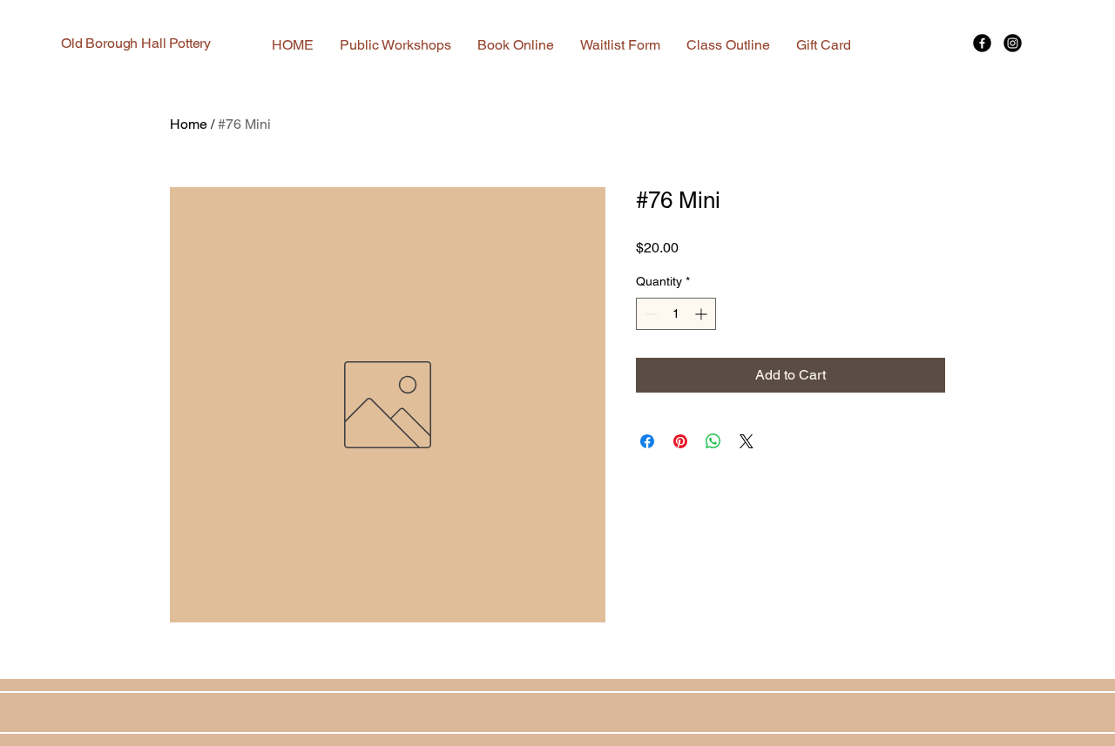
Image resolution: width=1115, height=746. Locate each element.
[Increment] (702, 314)
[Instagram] (1013, 43)
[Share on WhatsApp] (713, 441)
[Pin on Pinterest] (680, 441)
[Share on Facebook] (647, 441)
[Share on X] (746, 441)
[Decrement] (649, 314)
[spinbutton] (676, 314)
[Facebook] (982, 43)
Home (188, 124)
